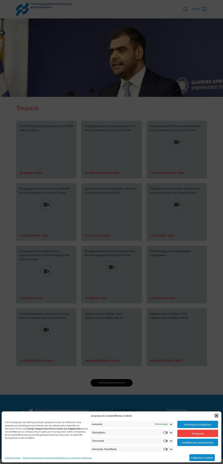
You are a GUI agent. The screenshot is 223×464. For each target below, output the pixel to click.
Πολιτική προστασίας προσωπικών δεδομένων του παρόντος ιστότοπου (57, 457)
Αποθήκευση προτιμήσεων (198, 442)
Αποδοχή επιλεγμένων (197, 424)
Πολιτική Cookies (13, 457)
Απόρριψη (198, 433)
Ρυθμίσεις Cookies (202, 457)
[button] (216, 415)
